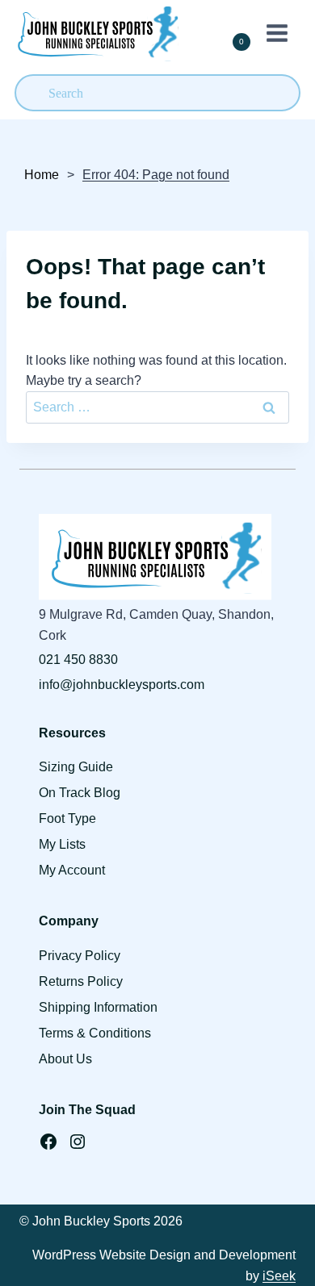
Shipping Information (98, 1007)
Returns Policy (81, 981)
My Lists (62, 844)
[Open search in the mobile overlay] (157, 92)
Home (41, 175)
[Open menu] (273, 32)
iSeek (279, 1276)
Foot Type (67, 818)
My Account (72, 870)
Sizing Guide (76, 767)
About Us (65, 1059)
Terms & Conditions (95, 1033)
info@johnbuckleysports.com (121, 684)
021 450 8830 (78, 659)
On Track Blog (79, 793)
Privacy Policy (79, 955)
